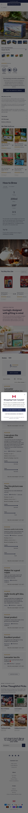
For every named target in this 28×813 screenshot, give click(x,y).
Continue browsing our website (14, 413)
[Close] (24, 394)
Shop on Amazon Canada (14, 409)
